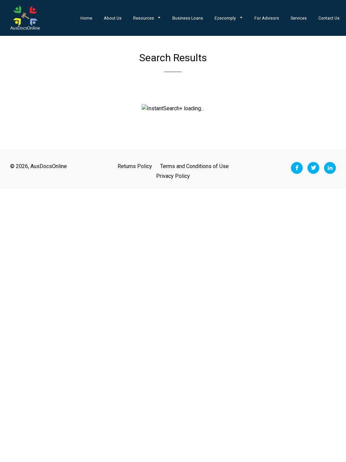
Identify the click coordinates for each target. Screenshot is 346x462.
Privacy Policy (173, 176)
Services (299, 18)
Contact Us (329, 18)
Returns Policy (135, 166)
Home (86, 18)
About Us (113, 18)
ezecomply (226, 18)
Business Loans (187, 18)
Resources (144, 18)
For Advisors (266, 18)
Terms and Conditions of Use (194, 166)
